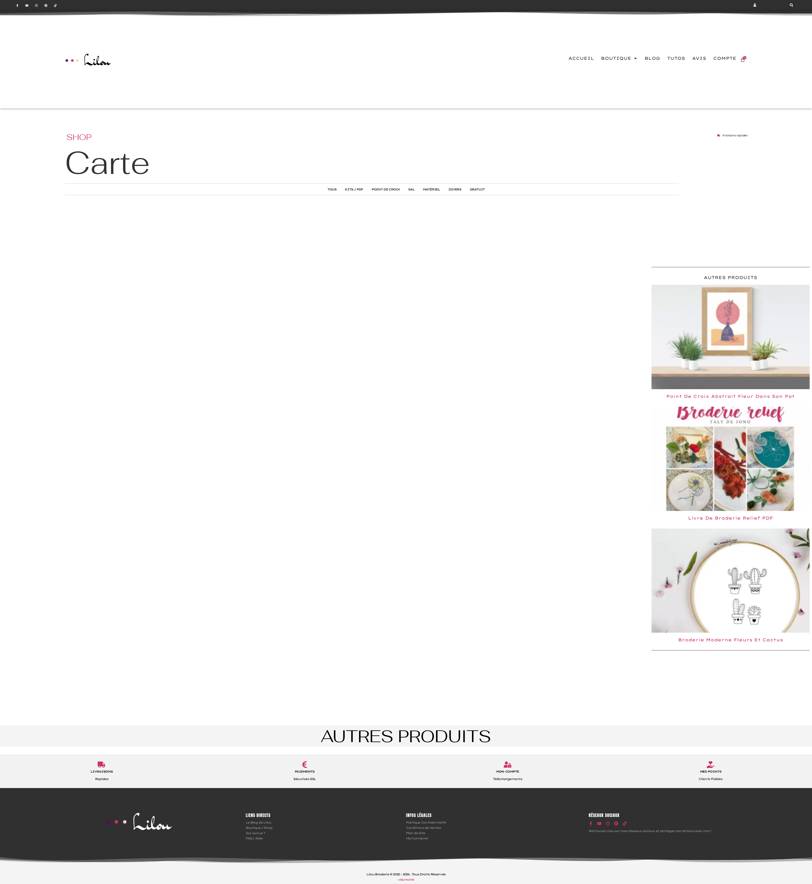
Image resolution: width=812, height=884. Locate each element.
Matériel (431, 189)
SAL (411, 189)
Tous (331, 189)
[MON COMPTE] (507, 764)
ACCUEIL (581, 58)
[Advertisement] (731, 230)
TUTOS (676, 58)
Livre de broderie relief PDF (730, 518)
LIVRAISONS (102, 771)
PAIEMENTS (304, 771)
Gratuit (477, 189)
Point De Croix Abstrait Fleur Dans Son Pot (730, 396)
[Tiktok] (55, 5)
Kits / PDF (354, 189)
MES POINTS (710, 771)
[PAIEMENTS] (304, 764)
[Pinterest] (46, 5)
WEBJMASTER (406, 879)
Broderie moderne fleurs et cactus (730, 639)
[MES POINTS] (710, 764)
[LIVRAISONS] (101, 764)
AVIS (699, 58)
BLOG (652, 58)
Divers (455, 189)
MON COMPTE (507, 771)
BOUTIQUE (616, 58)
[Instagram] (36, 5)
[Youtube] (27, 5)
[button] (791, 5)
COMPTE (724, 58)
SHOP (79, 137)
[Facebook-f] (17, 5)
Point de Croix (386, 189)
